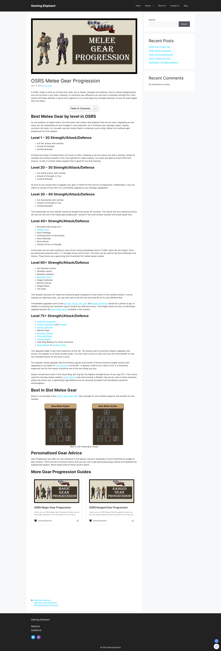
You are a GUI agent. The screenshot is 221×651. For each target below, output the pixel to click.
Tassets (63, 324)
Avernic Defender (45, 327)
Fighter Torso (43, 230)
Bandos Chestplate (46, 324)
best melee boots (59, 309)
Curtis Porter (47, 86)
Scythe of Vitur (59, 345)
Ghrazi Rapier (43, 345)
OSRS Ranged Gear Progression (46, 605)
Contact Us (174, 6)
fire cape (83, 303)
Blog (186, 6)
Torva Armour (61, 365)
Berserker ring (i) (44, 277)
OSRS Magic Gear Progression (45, 603)
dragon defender (100, 303)
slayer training (69, 377)
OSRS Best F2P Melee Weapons (163, 62)
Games (148, 6)
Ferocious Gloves (45, 333)
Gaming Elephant (43, 5)
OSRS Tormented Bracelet (161, 54)
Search (152, 20)
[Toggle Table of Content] (94, 109)
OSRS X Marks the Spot (159, 58)
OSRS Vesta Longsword (160, 51)
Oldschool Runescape (42, 600)
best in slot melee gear (67, 396)
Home (138, 6)
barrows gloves (71, 303)
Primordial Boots (44, 336)
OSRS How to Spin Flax (159, 47)
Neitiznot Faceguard (46, 321)
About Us (162, 6)
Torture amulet (44, 339)
